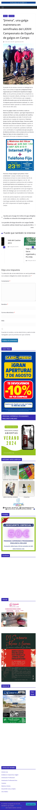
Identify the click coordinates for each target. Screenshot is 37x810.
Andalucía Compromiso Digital (9, 775)
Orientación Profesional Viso (9, 780)
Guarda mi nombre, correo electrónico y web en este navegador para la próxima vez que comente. (18, 333)
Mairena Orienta (5, 786)
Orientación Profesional (8, 777)
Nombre (4, 304)
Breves (5, 16)
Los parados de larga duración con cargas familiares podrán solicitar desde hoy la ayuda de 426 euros (18, 225)
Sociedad (11, 16)
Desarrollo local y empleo (8, 789)
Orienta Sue (4, 772)
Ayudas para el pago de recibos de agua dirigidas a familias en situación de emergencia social (19, 217)
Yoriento (3, 783)
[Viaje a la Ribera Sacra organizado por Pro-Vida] (28, 238)
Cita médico (4, 791)
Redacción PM (20, 41)
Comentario (5, 281)
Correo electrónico (8, 312)
